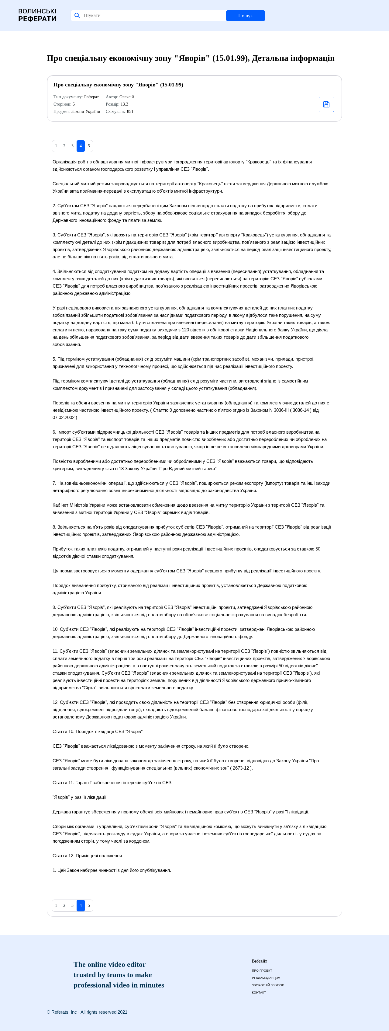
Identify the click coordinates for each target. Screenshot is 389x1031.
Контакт (259, 992)
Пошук (245, 15)
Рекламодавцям (266, 978)
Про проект (262, 970)
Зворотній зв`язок (268, 985)
